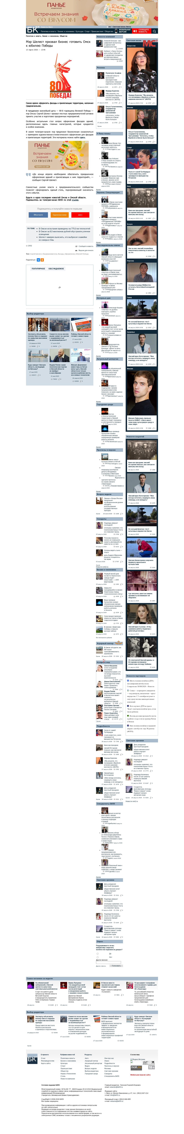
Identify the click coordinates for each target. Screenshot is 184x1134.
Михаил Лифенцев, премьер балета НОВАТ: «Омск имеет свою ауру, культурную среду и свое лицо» (141, 421)
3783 (117, 769)
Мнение (130, 108)
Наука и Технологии (68, 1074)
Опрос (106, 1061)
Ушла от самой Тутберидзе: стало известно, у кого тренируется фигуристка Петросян (139, 175)
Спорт (87, 31)
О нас (43, 1058)
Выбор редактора (35, 314)
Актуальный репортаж (107, 359)
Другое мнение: (102, 960)
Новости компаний (106, 37)
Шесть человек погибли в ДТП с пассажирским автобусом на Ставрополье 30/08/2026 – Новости (140, 683)
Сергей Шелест (36, 254)
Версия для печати (86, 250)
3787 (149, 103)
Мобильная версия (124, 31)
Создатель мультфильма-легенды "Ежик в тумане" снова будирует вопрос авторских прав (112, 930)
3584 (116, 689)
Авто (86, 1058)
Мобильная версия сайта (140, 1075)
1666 (117, 754)
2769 (117, 534)
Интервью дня (103, 298)
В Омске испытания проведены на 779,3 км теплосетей (64, 228)
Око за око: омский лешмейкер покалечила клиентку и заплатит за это (141, 250)
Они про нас (109, 1058)
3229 (117, 612)
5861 (118, 995)
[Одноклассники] (42, 260)
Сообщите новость (144, 31)
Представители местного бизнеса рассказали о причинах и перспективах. (46, 1027)
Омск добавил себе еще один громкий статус (111, 717)
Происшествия (97, 31)
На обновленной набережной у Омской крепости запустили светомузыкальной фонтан (46, 986)
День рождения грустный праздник (111, 789)
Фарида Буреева (110, 758)
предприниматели (50, 254)
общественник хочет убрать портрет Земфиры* (112, 795)
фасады (61, 254)
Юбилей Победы (82, 254)
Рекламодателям (47, 1061)
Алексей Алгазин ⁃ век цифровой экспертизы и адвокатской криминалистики (112, 44)
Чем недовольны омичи (108, 245)
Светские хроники (105, 880)
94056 (89, 1036)
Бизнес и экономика (66, 31)
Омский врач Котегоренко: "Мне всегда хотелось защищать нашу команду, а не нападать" (141, 358)
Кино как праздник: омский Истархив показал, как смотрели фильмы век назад (141, 212)
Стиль (63, 1076)
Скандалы (101, 519)
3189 (117, 513)
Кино (129, 186)
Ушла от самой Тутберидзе (110, 731)
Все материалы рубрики (104, 637)
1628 (117, 596)
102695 (120, 48)
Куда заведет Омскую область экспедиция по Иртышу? (143, 1019)
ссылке (75, 200)
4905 (116, 711)
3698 (116, 703)
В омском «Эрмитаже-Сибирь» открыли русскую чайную (112, 629)
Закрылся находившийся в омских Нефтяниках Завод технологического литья (113, 591)
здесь (82, 137)
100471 (154, 1034)
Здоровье (131, 332)
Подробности (103, 726)
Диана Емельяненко (112, 681)
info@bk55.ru (115, 1095)
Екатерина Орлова (111, 705)
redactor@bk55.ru (116, 1087)
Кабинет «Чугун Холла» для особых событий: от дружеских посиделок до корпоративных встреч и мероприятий (113, 55)
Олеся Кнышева (110, 666)
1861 (149, 293)
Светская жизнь (134, 40)
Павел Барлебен (111, 713)
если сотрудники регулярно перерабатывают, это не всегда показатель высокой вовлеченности (112, 673)
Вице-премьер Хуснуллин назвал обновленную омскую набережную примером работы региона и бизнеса (113, 605)
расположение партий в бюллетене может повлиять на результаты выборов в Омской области (112, 698)
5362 (151, 1005)
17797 (117, 561)
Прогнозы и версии (106, 450)
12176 (116, 719)
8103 (117, 546)
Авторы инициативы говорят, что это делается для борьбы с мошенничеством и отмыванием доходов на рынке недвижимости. (79, 1029)
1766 (117, 741)
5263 (147, 797)
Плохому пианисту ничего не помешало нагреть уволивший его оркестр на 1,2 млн (113, 541)
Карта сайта (46, 1063)
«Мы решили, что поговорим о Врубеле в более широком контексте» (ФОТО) (112, 764)
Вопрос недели (104, 494)
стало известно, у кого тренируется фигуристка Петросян (112, 737)
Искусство (131, 46)
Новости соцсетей (135, 437)
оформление (70, 254)
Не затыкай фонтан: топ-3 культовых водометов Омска (140, 323)
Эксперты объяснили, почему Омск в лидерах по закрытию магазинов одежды (45, 1020)
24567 (121, 61)
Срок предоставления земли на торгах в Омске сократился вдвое (113, 618)
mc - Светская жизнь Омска (120, 27)
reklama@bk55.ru (116, 1101)
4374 (116, 679)
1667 (149, 218)
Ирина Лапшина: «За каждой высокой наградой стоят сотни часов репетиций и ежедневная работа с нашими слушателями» (78, 988)
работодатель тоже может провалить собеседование (111, 686)
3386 (149, 428)
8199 (52, 1005)
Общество (109, 31)
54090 (56, 1032)
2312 (147, 756)
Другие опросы (101, 966)
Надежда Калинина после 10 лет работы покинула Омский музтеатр (112, 917)
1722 (117, 623)
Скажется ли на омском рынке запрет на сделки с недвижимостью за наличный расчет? (78, 1020)
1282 (117, 584)
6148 (85, 1005)
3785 (149, 141)
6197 (147, 783)
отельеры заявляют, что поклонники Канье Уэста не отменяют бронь (113, 530)
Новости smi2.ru (102, 567)
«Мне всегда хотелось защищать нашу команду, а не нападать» (113, 780)
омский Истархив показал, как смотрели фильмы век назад (112, 750)
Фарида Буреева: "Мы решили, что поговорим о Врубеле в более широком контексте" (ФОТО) (141, 97)
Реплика (101, 68)
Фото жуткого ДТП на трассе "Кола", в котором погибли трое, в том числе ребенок (141, 709)
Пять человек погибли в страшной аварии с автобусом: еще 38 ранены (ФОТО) (141, 728)
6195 (117, 922)
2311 (117, 799)
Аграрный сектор (105, 643)
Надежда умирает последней (111, 524)
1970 (117, 634)
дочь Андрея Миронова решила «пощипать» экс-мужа (113, 557)
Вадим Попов (109, 691)
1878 (117, 784)
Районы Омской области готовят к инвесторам (111, 1018)
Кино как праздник (111, 745)
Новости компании (68, 1079)
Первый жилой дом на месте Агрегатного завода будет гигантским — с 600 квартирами (112, 578)
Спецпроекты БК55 (106, 804)
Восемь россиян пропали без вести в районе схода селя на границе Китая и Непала (141, 719)
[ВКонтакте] (38, 260)
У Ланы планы (103, 134)
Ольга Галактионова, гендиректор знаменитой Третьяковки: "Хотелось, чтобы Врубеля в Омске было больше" (141, 135)
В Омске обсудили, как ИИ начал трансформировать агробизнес (112, 651)
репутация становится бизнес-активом (113, 708)
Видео (87, 1066)
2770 (147, 771)
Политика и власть (48, 31)
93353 (122, 1040)
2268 (149, 256)
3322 (149, 327)
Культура (79, 31)
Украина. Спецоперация (108, 192)
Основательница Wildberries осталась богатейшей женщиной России (141, 287)
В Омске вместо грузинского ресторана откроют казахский (110, 985)
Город (129, 297)
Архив (99, 126)
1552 (117, 656)
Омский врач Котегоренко (109, 774)
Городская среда (105, 404)
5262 (117, 937)
